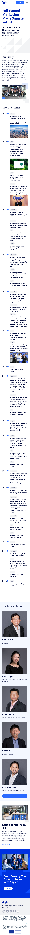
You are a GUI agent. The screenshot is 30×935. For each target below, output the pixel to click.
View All (15, 796)
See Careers (6, 844)
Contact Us (20, 2)
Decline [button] (18, 932)
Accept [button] (11, 932)
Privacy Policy (24, 923)
